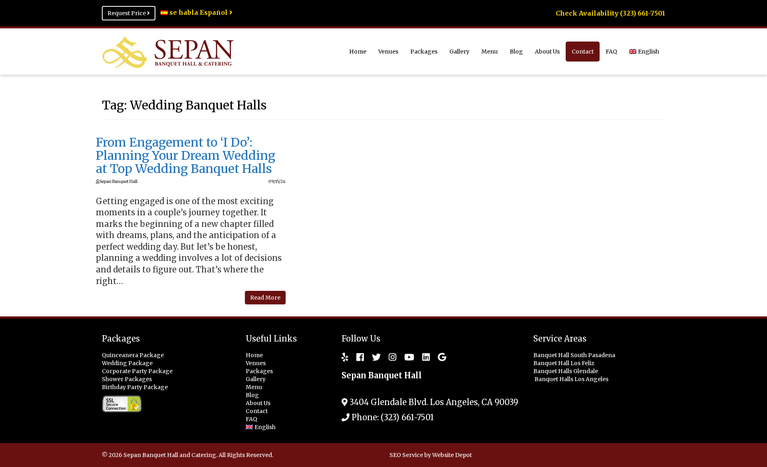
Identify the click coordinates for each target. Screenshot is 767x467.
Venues (388, 51)
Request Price (127, 13)
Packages (423, 51)
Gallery (459, 51)
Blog (516, 51)
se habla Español (198, 12)
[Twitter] (372, 357)
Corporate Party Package (137, 371)
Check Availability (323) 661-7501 (610, 13)
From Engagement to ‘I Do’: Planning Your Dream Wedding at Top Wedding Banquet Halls (185, 155)
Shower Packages (127, 379)
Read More (265, 297)
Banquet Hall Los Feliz (564, 363)
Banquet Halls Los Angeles (572, 379)
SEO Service (406, 455)
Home (357, 51)
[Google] (438, 357)
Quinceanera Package (133, 355)
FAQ (611, 51)
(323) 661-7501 (407, 417)
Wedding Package (127, 363)
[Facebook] (356, 357)
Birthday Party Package (135, 387)
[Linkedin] (422, 357)
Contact (583, 51)
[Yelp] (345, 357)
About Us (547, 51)
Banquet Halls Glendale (566, 371)
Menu (489, 51)
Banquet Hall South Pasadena (574, 355)
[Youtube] (405, 357)
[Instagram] (388, 357)
